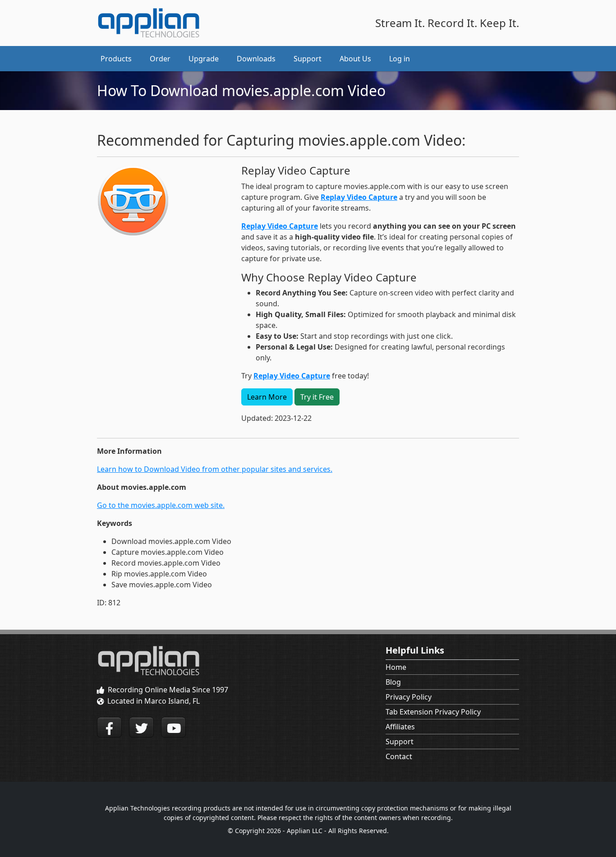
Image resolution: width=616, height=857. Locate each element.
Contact (399, 756)
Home (396, 667)
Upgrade (203, 59)
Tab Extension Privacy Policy (433, 712)
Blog (393, 682)
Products (116, 59)
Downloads (256, 59)
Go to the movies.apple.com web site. (161, 505)
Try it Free (317, 397)
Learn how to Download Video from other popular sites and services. (214, 469)
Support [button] (308, 59)
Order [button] (160, 59)
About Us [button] (355, 59)
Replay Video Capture (359, 197)
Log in (399, 59)
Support (400, 741)
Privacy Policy (409, 697)
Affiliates (400, 727)
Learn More (267, 397)
